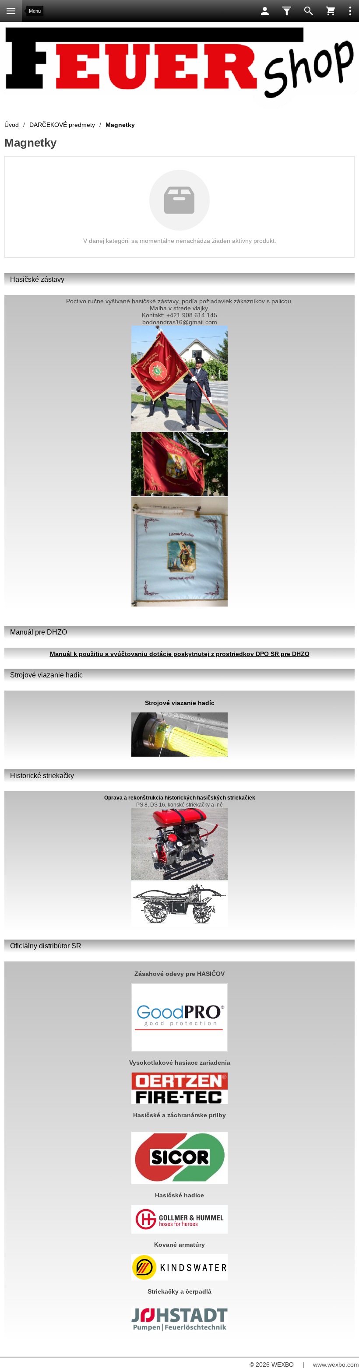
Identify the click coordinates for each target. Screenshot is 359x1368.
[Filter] (287, 11)
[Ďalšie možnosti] (350, 11)
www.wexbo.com (336, 1364)
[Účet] (265, 11)
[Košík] (330, 11)
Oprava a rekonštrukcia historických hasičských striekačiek (179, 798)
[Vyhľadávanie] (309, 11)
